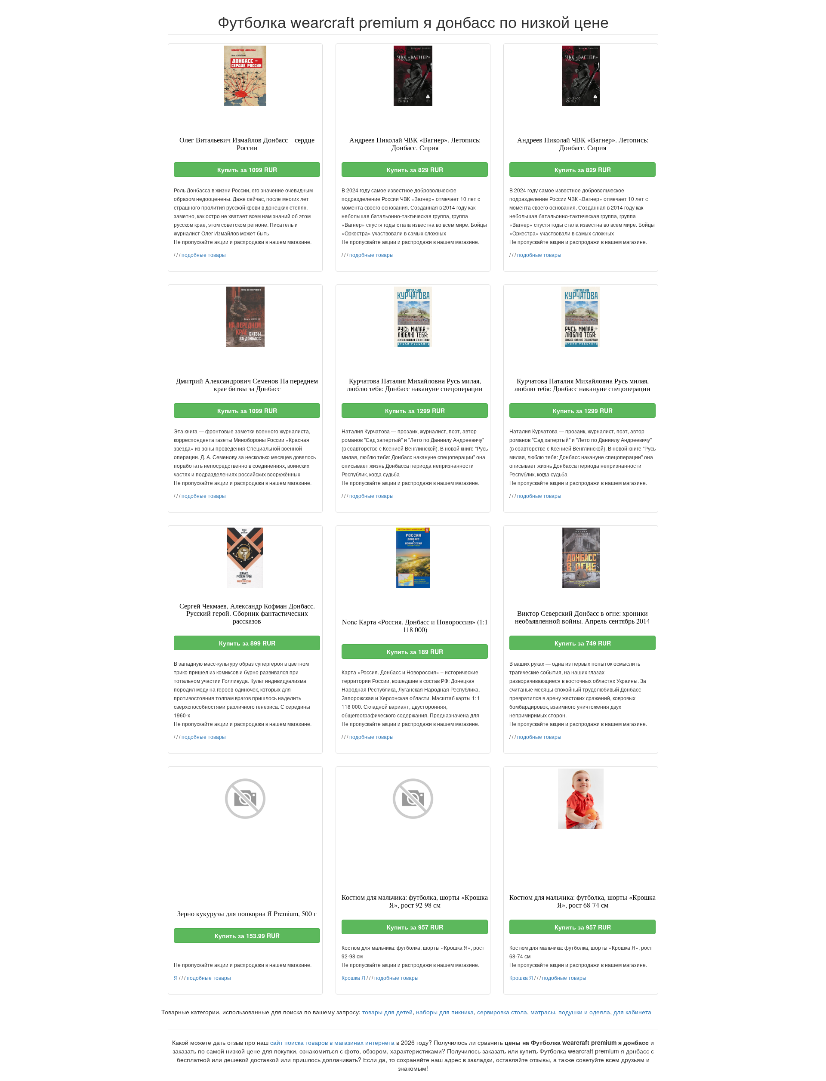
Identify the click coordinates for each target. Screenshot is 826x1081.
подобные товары (204, 254)
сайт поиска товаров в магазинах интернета (332, 1042)
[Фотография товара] (245, 76)
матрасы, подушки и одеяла (570, 1011)
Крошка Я (353, 977)
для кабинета (632, 1011)
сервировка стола (502, 1011)
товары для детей (387, 1011)
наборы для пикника (445, 1011)
